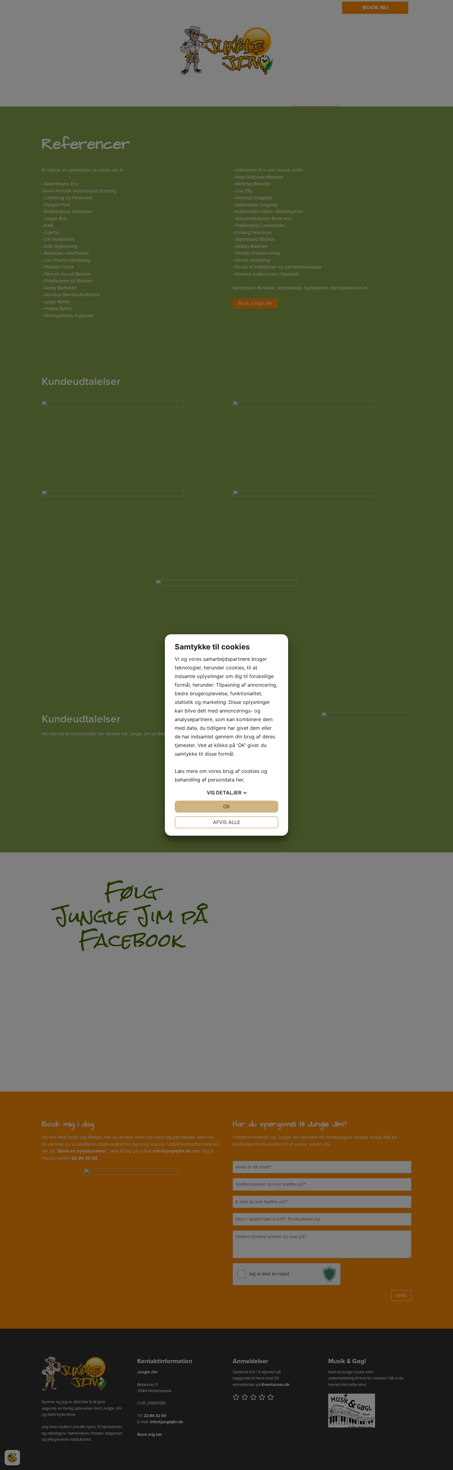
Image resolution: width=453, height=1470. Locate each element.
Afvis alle (226, 822)
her (239, 780)
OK (226, 806)
